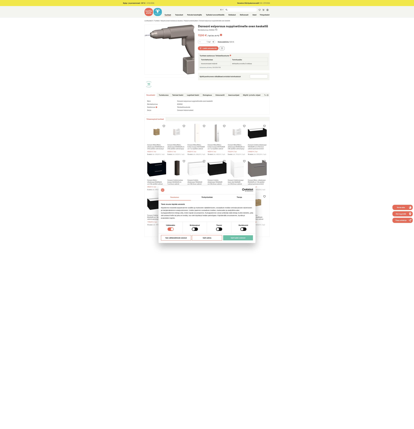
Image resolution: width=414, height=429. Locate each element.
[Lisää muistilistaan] (222, 48)
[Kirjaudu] (267, 10)
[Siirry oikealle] (267, 95)
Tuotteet (168, 15)
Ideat (254, 15)
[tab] (151, 95)
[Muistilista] (260, 10)
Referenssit (244, 15)
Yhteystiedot (265, 15)
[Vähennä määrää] (199, 41)
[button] (402, 220)
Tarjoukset (179, 15)
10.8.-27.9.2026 (253, 3)
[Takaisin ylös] (411, 426)
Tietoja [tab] (239, 197)
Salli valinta (207, 238)
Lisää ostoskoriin (210, 48)
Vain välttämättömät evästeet (176, 238)
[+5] (196, 133)
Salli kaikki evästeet (238, 238)
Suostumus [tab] (174, 197)
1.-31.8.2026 (138, 3)
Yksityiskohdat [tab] (207, 197)
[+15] (176, 168)
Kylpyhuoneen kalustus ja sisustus (172, 21)
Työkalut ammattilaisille (215, 15)
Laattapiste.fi (148, 21)
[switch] (195, 229)
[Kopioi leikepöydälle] (216, 30)
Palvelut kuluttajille (194, 15)
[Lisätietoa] (221, 35)
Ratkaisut (232, 15)
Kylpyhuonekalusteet (191, 21)
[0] (263, 10)
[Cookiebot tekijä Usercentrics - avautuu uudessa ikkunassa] (243, 190)
